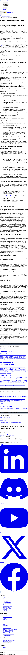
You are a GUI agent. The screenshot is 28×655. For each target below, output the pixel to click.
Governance (5, 46)
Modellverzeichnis (6, 597)
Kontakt (4, 9)
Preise (4, 6)
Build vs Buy (5, 625)
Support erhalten (11, 435)
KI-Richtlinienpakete (7, 628)
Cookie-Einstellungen (7, 642)
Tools (4, 626)
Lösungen (5, 5)
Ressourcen (5, 4)
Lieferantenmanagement (8, 601)
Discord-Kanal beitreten (7, 617)
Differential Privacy (10, 195)
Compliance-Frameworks (8, 600)
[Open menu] (1, 14)
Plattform (4, 2)
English (1, 654)
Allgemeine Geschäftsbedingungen (10, 640)
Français (9, 654)
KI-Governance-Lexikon (8, 631)
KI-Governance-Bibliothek (8, 634)
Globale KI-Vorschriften (8, 630)
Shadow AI (5, 610)
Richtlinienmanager (7, 603)
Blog (4, 624)
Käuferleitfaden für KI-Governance (10, 629)
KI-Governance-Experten (8, 632)
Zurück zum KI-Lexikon (7, 16)
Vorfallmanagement (7, 602)
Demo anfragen (10, 12)
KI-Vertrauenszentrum (7, 604)
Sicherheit (5, 619)
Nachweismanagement (7, 606)
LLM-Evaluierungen (7, 608)
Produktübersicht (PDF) (7, 635)
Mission (4, 618)
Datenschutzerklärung (7, 641)
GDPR (1, 45)
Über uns (4, 647)
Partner (4, 8)
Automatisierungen (6, 607)
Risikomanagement (6, 598)
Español (13, 654)
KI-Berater (5, 609)
